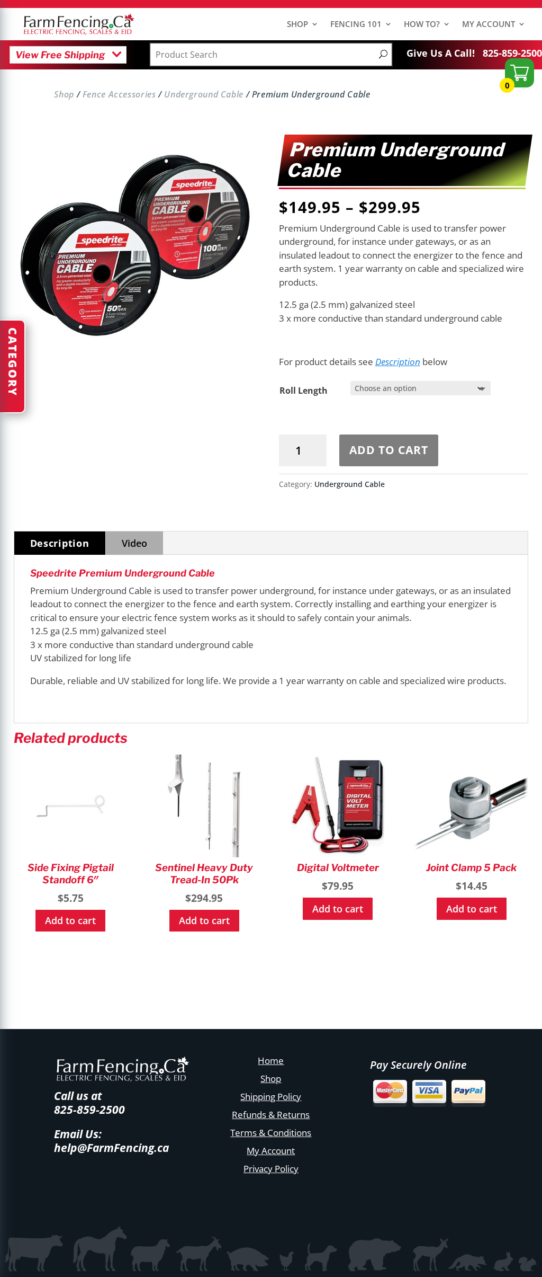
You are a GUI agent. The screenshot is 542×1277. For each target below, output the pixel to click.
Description (397, 362)
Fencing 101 (356, 24)
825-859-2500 (512, 53)
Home (271, 1060)
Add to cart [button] (70, 920)
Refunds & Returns (271, 1114)
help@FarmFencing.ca (111, 1147)
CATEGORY (12, 361)
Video (134, 543)
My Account (271, 1151)
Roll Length (303, 390)
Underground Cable (203, 94)
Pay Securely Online (418, 1065)
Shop (297, 24)
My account (488, 24)
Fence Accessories (119, 94)
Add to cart (388, 449)
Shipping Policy (270, 1096)
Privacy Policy (271, 1169)
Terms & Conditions (270, 1133)
